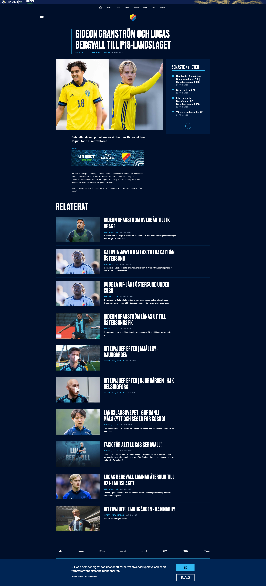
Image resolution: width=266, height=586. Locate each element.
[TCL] (153, 7)
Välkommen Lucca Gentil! (189, 112)
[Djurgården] (133, 18)
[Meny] (42, 18)
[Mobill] (109, 7)
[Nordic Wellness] (118, 7)
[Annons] (107, 158)
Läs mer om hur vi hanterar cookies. (84, 577)
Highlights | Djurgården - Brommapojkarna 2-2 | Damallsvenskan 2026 (189, 79)
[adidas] (100, 7)
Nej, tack (185, 577)
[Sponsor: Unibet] (30, 2)
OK (185, 567)
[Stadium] (127, 7)
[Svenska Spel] (145, 7)
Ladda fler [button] (188, 126)
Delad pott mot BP (185, 90)
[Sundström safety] (136, 7)
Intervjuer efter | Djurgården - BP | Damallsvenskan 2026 (188, 101)
